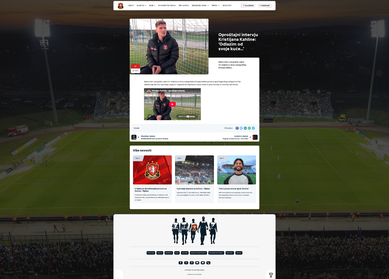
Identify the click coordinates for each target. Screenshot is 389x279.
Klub (177, 253)
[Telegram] (253, 128)
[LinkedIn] (245, 128)
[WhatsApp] (249, 128)
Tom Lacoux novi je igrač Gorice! (234, 188)
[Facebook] (237, 128)
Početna (151, 253)
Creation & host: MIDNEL (194, 274)
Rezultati (227, 5)
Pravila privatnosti (198, 253)
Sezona (185, 253)
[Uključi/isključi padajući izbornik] (145, 5)
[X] (241, 128)
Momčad (140, 5)
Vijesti (131, 5)
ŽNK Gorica (184, 5)
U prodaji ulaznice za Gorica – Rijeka (193, 188)
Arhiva (238, 253)
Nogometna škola (167, 5)
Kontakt (230, 253)
